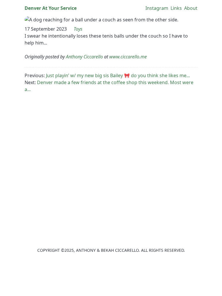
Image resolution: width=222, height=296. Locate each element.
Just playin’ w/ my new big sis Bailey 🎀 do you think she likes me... (118, 75)
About (190, 8)
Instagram (156, 8)
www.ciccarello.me (128, 56)
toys (78, 29)
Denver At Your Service (51, 8)
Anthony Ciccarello (84, 56)
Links (176, 8)
